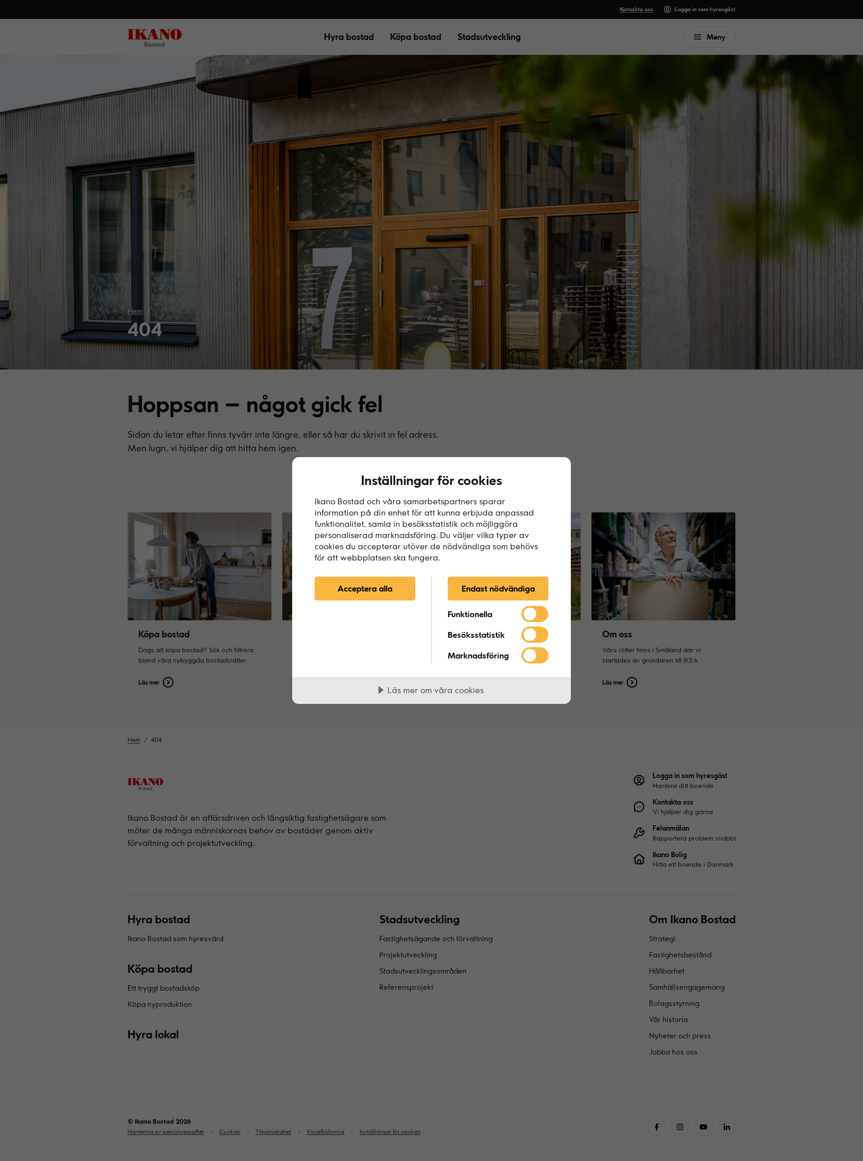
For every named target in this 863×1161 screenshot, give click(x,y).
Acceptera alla (365, 588)
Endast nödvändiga (498, 588)
